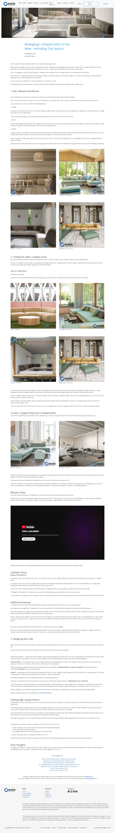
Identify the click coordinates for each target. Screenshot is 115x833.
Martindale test (65, 707)
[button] (91, 3)
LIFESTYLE (65, 3)
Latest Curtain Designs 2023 (50, 759)
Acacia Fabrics (27, 793)
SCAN (79, 4)
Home (24, 791)
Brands (47, 793)
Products (48, 797)
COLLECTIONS (44, 3)
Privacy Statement (73, 827)
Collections (48, 795)
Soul (12, 329)
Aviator (13, 195)
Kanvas (13, 248)
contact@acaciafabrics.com (102, 827)
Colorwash (62, 195)
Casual (13, 467)
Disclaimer (83, 827)
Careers (54, 827)
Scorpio (61, 467)
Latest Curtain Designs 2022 (58, 768)
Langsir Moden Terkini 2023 (68, 759)
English (106, 4)
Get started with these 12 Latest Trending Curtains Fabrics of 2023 (59, 765)
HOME (20, 3)
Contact (72, 3)
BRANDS (30, 3)
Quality (47, 791)
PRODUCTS (36, 3)
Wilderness (62, 248)
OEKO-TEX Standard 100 (49, 724)
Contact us (26, 797)
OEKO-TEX (27, 735)
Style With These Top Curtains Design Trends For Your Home (59, 766)
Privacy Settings (45, 827)
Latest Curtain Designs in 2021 (59, 770)
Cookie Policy (62, 827)
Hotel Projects (51, 3)
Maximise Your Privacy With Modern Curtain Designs (58, 761)
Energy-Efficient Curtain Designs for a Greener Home (59, 763)
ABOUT (25, 3)
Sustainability (27, 795)
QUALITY (59, 3)
